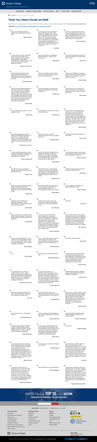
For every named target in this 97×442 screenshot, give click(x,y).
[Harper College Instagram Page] (76, 413)
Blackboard (51, 413)
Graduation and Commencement (17, 7)
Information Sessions (33, 423)
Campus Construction (33, 417)
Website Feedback (53, 424)
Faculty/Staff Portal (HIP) (54, 419)
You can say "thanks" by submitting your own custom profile (33, 26)
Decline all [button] (82, 438)
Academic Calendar (44, 408)
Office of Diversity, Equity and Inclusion (16, 426)
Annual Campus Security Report (14, 415)
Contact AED (63, 408)
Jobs (50, 421)
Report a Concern (11, 428)
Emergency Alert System (54, 417)
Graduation (13, 15)
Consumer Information (12, 419)
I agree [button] (70, 438)
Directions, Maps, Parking (34, 421)
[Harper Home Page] (16, 433)
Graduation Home (20, 11)
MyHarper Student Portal (54, 423)
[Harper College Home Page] (9, 15)
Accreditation (10, 413)
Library (30, 424)
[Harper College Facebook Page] (71, 413)
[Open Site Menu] (92, 3)
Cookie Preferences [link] (11, 421)
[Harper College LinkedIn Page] (79, 413)
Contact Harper (31, 419)
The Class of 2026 (65, 11)
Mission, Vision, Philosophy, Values (15, 424)
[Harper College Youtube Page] (74, 413)
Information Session (54, 408)
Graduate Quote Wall (76, 11)
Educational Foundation (12, 423)
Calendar (51, 415)
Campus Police (10, 417)
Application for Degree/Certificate (34, 11)
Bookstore (30, 415)
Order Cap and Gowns (49, 11)
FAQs (57, 11)
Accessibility (31, 413)
